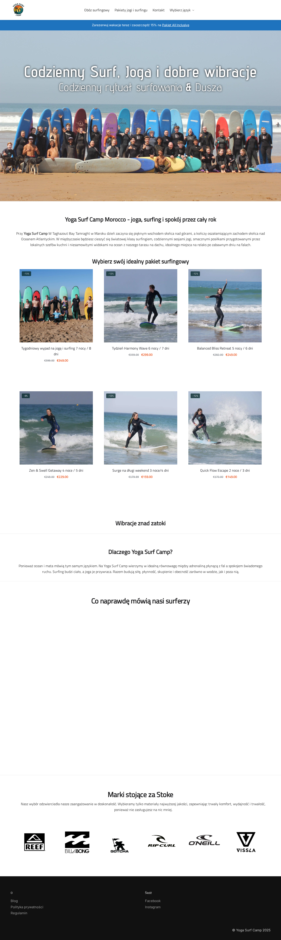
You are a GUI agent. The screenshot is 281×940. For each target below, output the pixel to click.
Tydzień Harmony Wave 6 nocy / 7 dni (140, 348)
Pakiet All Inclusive (175, 25)
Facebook (153, 901)
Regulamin (19, 913)
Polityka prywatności (27, 907)
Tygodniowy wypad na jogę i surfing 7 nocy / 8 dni (56, 351)
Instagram (153, 907)
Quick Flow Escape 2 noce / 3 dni (225, 470)
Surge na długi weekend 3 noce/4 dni (140, 470)
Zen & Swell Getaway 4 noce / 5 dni (56, 470)
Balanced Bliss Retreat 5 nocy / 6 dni (225, 348)
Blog (14, 901)
